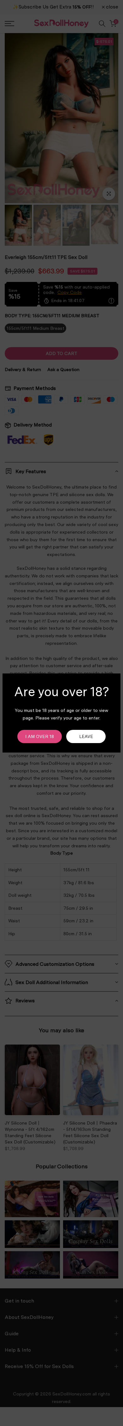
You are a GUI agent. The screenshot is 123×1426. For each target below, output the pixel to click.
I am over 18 (39, 736)
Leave (86, 736)
